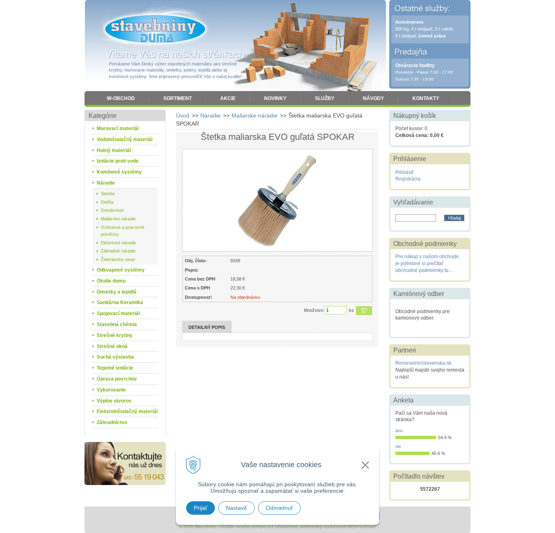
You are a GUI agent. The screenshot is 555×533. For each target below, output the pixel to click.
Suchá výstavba (115, 357)
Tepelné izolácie (115, 368)
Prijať (200, 508)
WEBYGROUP (361, 526)
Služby (324, 98)
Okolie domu (111, 281)
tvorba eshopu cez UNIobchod (267, 526)
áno (399, 430)
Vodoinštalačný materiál (124, 139)
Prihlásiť (404, 172)
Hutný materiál (114, 150)
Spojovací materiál (118, 313)
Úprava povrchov (117, 379)
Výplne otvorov (114, 401)
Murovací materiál (118, 128)
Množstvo (313, 310)
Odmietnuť (279, 508)
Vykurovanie (111, 390)
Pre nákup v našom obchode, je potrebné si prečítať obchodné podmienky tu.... (427, 263)
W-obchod (121, 98)
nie (398, 446)
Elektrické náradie (118, 242)
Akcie (228, 98)
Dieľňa (107, 202)
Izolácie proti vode (118, 161)
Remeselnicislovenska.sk (423, 363)
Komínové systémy (119, 172)
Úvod (182, 115)
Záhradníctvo (112, 422)
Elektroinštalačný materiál (127, 411)
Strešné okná (112, 346)
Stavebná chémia (117, 324)
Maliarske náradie (255, 115)
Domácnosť (112, 210)
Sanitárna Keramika (120, 302)
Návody (373, 98)
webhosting (311, 526)
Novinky (275, 98)
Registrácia (408, 179)
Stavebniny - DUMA (155, 29)
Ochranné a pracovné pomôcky (122, 231)
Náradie (210, 115)
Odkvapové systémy (121, 270)
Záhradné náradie (118, 250)
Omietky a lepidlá (117, 292)
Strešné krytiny (114, 335)
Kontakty (425, 98)
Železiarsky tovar (118, 259)
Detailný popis (207, 327)
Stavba (108, 193)
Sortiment (177, 98)
